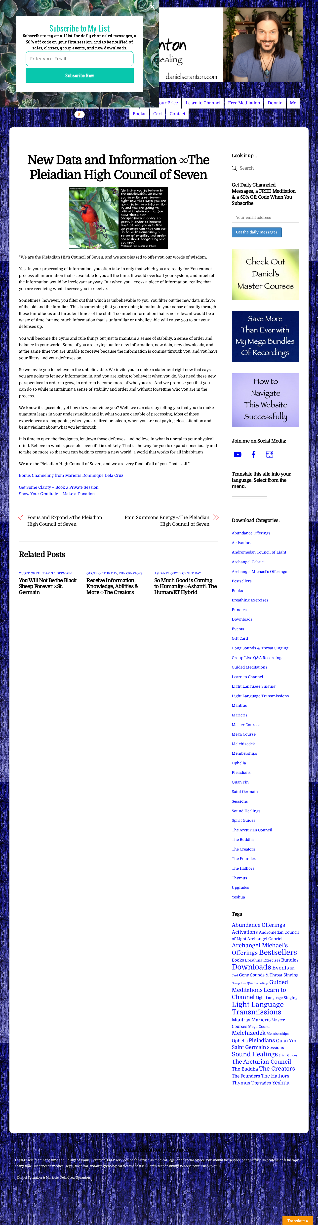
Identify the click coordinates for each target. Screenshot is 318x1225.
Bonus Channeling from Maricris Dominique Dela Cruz (71, 475)
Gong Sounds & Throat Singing (260, 648)
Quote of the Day (34, 573)
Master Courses (246, 725)
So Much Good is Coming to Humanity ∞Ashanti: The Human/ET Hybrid (185, 586)
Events (238, 629)
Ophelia (239, 763)
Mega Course (244, 734)
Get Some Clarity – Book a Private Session (58, 487)
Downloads (242, 619)
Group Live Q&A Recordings (257, 658)
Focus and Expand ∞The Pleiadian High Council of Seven (64, 520)
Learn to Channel (203, 103)
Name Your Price (161, 103)
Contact (177, 113)
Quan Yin (240, 782)
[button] (79, 28)
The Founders (244, 858)
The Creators (131, 573)
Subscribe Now (79, 75)
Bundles (239, 610)
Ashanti (161, 573)
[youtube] (238, 454)
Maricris (239, 715)
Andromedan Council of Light (259, 552)
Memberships (244, 753)
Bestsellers (242, 581)
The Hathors (243, 868)
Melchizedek (243, 744)
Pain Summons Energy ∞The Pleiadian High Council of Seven (167, 520)
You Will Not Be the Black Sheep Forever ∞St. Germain (47, 586)
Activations (242, 543)
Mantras (239, 705)
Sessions (240, 801)
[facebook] (254, 454)
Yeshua (238, 897)
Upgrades (240, 887)
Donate (275, 103)
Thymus (239, 878)
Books (139, 113)
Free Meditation (244, 103)
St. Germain (61, 573)
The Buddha (243, 839)
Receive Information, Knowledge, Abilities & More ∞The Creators (112, 586)
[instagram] (270, 454)
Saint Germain (245, 791)
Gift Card (240, 638)
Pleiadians (241, 772)
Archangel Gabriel (248, 562)
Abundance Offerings (251, 533)
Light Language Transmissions (260, 696)
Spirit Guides (243, 820)
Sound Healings (246, 811)
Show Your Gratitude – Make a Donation (57, 494)
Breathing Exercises (250, 600)
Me (293, 103)
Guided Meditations (249, 667)
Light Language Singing (254, 686)
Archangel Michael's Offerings (259, 571)
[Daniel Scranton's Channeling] (159, 80)
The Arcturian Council (252, 830)
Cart (157, 113)
